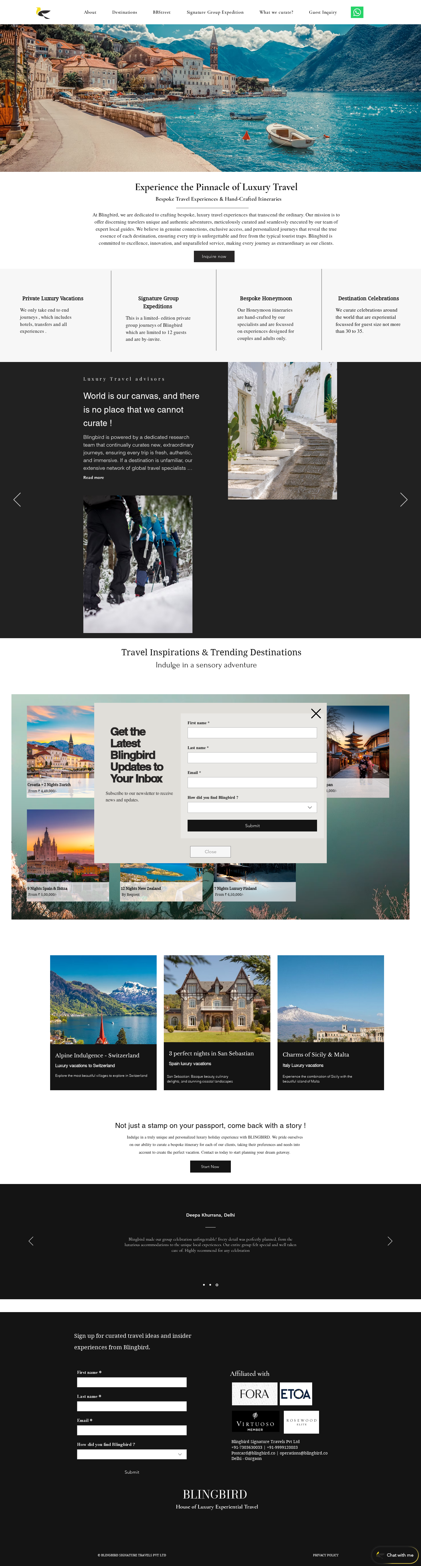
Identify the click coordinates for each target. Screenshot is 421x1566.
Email (194, 772)
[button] (316, 714)
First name (199, 722)
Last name (198, 747)
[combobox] (252, 807)
